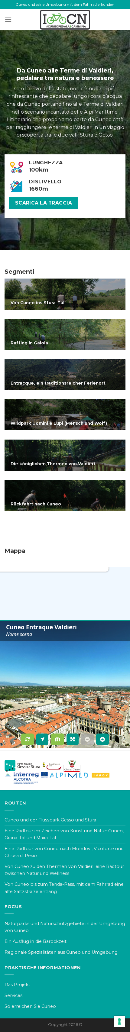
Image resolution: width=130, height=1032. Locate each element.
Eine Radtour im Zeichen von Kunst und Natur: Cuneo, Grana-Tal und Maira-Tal (64, 834)
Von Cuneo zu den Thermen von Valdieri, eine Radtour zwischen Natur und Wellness (64, 870)
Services (13, 995)
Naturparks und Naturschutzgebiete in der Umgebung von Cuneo (65, 927)
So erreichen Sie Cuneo (30, 1006)
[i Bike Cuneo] (65, 20)
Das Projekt (17, 984)
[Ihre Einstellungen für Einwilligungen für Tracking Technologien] (119, 1021)
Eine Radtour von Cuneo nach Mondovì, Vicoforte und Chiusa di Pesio (64, 852)
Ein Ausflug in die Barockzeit (36, 941)
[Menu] (8, 19)
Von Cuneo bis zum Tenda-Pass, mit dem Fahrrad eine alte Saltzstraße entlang (64, 888)
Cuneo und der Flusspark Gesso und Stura (50, 820)
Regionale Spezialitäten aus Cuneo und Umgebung (61, 952)
